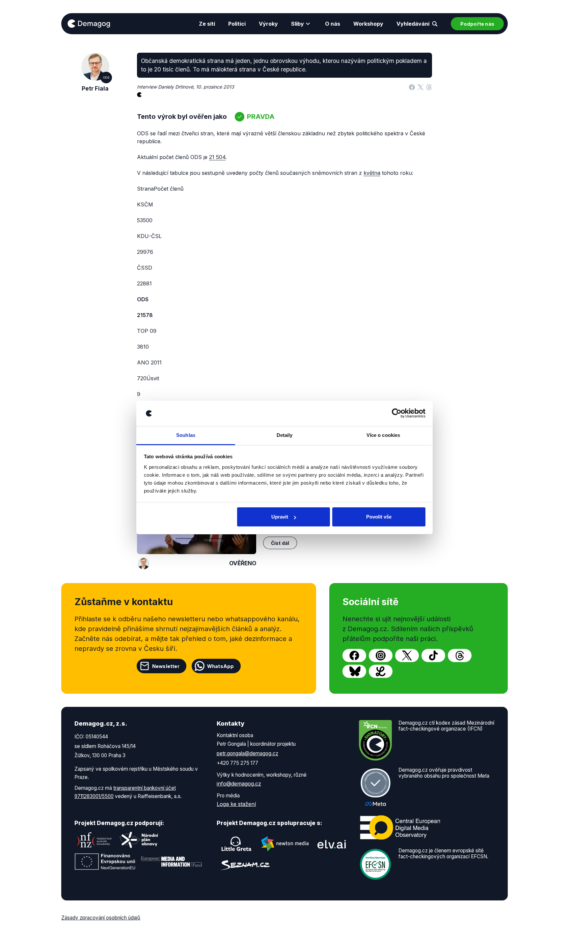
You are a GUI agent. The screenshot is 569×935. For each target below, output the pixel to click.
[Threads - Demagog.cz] (460, 655)
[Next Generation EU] (105, 861)
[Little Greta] (236, 844)
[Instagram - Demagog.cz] (381, 655)
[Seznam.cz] (245, 865)
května (372, 173)
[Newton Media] (285, 844)
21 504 (217, 157)
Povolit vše (379, 517)
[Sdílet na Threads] (429, 87)
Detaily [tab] (285, 435)
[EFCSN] (375, 864)
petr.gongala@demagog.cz (247, 753)
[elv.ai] (331, 844)
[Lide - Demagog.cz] (381, 671)
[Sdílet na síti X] (420, 87)
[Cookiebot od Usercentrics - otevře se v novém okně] (396, 413)
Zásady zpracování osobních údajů (100, 918)
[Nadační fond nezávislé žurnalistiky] (94, 840)
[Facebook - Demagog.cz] (354, 655)
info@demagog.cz (239, 783)
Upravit (279, 517)
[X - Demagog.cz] (407, 655)
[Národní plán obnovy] (139, 840)
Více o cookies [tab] (383, 435)
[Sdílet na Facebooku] (412, 87)
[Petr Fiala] (143, 563)
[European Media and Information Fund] (171, 861)
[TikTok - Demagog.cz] (433, 655)
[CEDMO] (400, 827)
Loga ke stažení (236, 804)
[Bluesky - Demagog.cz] (354, 671)
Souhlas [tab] (185, 435)
